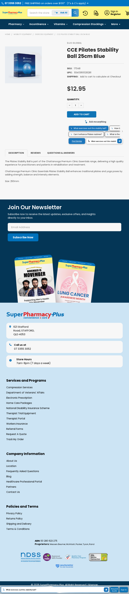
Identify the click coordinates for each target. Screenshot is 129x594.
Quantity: (73, 99)
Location (11, 466)
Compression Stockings (88, 24)
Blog (8, 476)
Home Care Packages (19, 403)
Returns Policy (14, 518)
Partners (11, 486)
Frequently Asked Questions (22, 471)
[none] (23, 65)
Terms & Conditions (18, 529)
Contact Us (13, 492)
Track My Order (15, 439)
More (114, 24)
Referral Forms (14, 429)
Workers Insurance (17, 423)
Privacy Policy (14, 513)
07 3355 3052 (13, 3)
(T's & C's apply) (76, 3)
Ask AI (63, 12)
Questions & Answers (61, 152)
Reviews (36, 152)
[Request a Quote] (97, 13)
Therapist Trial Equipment (21, 413)
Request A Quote (16, 434)
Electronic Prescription (19, 397)
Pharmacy (15, 24)
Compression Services (19, 387)
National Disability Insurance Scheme (28, 408)
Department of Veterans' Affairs (25, 392)
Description (16, 152)
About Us (11, 460)
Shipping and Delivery (18, 523)
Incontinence (37, 24)
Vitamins (59, 24)
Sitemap (93, 584)
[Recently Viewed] (85, 13)
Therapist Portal (15, 418)
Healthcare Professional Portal (24, 481)
